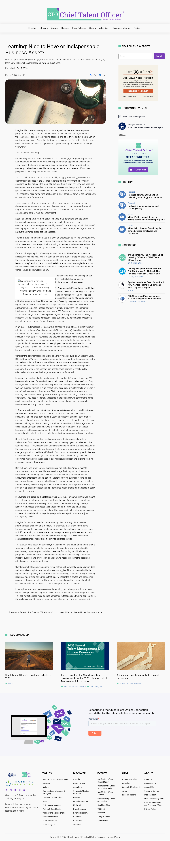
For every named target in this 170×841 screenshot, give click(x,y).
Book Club (126, 783)
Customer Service (151, 791)
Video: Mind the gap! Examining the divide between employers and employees (145, 231)
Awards (76, 779)
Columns (46, 783)
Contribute (77, 787)
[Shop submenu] (95, 28)
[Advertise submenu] (109, 28)
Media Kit (77, 805)
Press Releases (79, 809)
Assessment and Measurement (55, 779)
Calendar (101, 813)
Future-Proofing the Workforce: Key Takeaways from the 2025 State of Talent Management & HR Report (84, 678)
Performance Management (53, 805)
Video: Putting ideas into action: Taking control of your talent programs (146, 218)
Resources (77, 821)
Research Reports (129, 795)
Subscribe (77, 824)
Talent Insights (48, 824)
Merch (124, 791)
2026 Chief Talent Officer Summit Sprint (145, 127)
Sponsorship (102, 821)
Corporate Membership (131, 787)
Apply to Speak (103, 817)
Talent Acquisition (49, 821)
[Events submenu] (36, 28)
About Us (148, 779)
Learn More (18, 811)
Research (77, 817)
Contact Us (149, 787)
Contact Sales (150, 783)
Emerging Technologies (51, 797)
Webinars (101, 809)
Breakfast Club (103, 805)
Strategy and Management (53, 813)
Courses (76, 797)
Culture (45, 787)
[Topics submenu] (141, 28)
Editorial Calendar (80, 801)
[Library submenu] (47, 28)
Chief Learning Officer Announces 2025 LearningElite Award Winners (144, 297)
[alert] (141, 116)
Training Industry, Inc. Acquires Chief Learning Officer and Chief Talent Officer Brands (145, 257)
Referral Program (80, 813)
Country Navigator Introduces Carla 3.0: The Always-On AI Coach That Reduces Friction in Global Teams (144, 271)
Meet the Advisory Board (154, 799)
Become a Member (81, 783)
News (44, 801)
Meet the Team (150, 795)
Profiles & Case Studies (51, 809)
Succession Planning (51, 817)
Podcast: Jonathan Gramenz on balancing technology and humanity (145, 196)
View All (122, 135)
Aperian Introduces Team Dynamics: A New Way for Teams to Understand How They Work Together (146, 285)
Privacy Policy (150, 809)
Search (159, 56)
